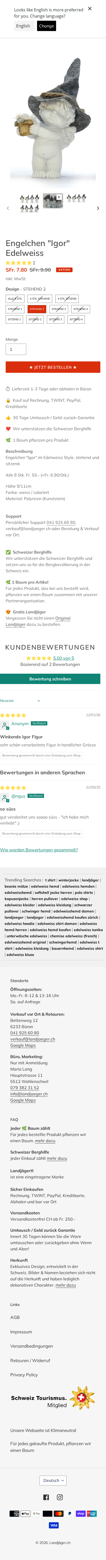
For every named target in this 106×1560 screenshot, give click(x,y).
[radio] (15, 299)
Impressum (21, 1331)
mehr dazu (45, 1140)
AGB (15, 1317)
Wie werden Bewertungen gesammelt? (39, 849)
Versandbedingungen (31, 1346)
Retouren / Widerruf (30, 1360)
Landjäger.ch (59, 1542)
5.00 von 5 (63, 658)
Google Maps (23, 1045)
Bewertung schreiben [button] (50, 678)
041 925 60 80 (61, 522)
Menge (12, 339)
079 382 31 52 (24, 1087)
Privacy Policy (24, 1374)
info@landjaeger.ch (29, 1093)
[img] (13, 715)
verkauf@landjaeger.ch (32, 1039)
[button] (19, 262)
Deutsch (51, 1480)
